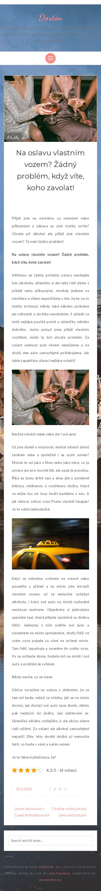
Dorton (50, 17)
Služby (13, 137)
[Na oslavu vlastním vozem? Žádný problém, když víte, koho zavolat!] (50, 108)
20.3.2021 (24, 789)
